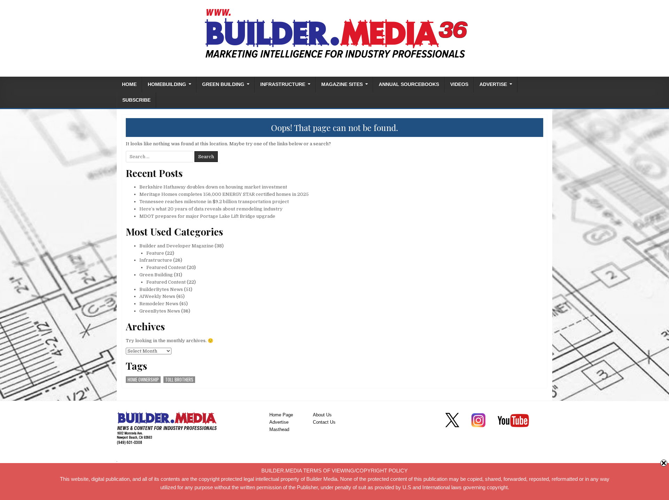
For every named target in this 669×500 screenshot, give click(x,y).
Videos (459, 84)
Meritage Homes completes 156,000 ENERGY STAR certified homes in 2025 (224, 194)
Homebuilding (167, 84)
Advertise (493, 84)
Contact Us (324, 422)
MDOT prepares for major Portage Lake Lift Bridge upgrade (207, 216)
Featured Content (166, 267)
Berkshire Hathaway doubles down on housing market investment (213, 187)
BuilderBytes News (161, 289)
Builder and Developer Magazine (176, 245)
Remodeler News (158, 303)
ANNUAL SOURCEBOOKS (409, 84)
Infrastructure (282, 84)
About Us (322, 414)
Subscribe (136, 100)
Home (129, 84)
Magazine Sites (342, 84)
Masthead (279, 429)
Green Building (223, 84)
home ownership (143, 379)
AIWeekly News (157, 296)
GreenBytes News (159, 311)
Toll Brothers (179, 379)
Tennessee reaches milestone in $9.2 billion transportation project (214, 201)
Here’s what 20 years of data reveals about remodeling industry (211, 208)
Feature (155, 253)
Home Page (281, 414)
